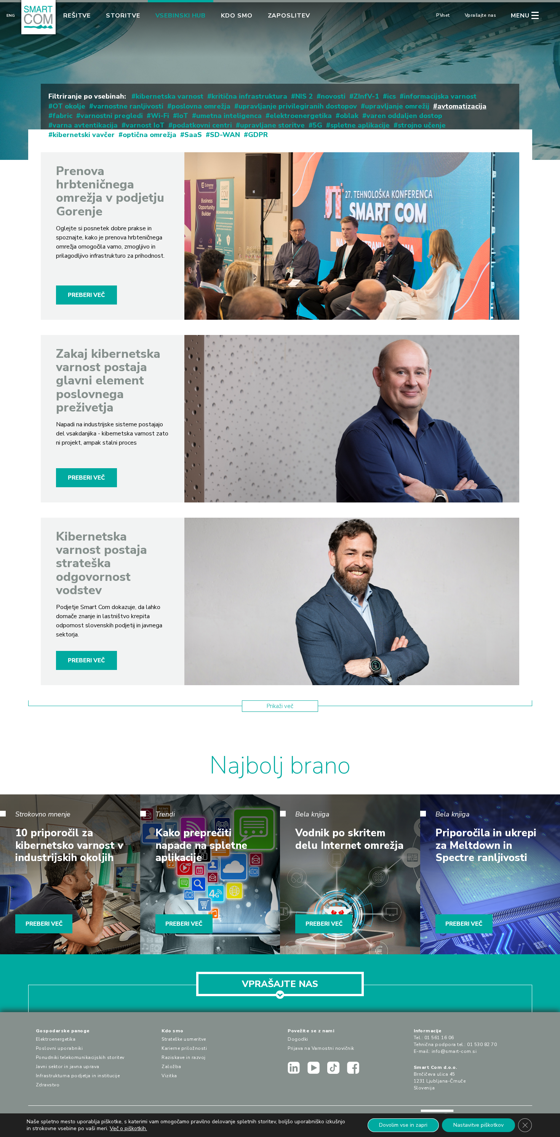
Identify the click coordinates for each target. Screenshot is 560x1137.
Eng (10, 15)
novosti (333, 96)
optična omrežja (149, 134)
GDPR (258, 134)
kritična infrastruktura (249, 96)
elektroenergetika (301, 115)
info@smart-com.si (454, 1051)
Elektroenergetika (56, 1039)
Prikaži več (280, 706)
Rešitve (77, 15)
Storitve (123, 15)
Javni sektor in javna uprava (67, 1067)
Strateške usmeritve (184, 1039)
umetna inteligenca (229, 115)
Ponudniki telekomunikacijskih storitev (80, 1057)
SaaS (193, 134)
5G (317, 125)
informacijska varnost (440, 96)
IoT (182, 115)
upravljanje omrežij (397, 106)
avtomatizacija (461, 106)
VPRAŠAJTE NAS (280, 984)
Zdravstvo (48, 1085)
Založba (171, 1067)
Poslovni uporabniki (59, 1048)
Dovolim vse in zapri (403, 1125)
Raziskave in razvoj (184, 1057)
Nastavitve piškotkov (478, 1125)
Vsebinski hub (180, 15)
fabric (62, 115)
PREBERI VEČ (86, 295)
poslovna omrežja (200, 106)
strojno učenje (422, 125)
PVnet (443, 15)
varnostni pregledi (111, 115)
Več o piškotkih (128, 1128)
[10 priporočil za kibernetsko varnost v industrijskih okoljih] (70, 874)
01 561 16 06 (439, 1038)
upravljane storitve (272, 125)
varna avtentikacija (85, 125)
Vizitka (169, 1076)
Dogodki (298, 1039)
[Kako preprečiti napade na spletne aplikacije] (210, 874)
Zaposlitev (289, 15)
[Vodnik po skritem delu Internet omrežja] (350, 874)
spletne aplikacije (360, 125)
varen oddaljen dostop (404, 115)
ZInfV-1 (366, 96)
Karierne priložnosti (184, 1048)
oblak (349, 115)
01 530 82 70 (482, 1044)
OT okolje (69, 106)
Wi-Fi (160, 115)
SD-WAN (225, 134)
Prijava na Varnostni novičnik (321, 1048)
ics (391, 96)
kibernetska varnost (169, 96)
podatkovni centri (202, 125)
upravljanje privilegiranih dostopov (297, 106)
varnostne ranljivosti (128, 106)
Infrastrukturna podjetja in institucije (78, 1076)
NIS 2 (304, 96)
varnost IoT (145, 125)
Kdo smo (236, 15)
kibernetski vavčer (84, 134)
